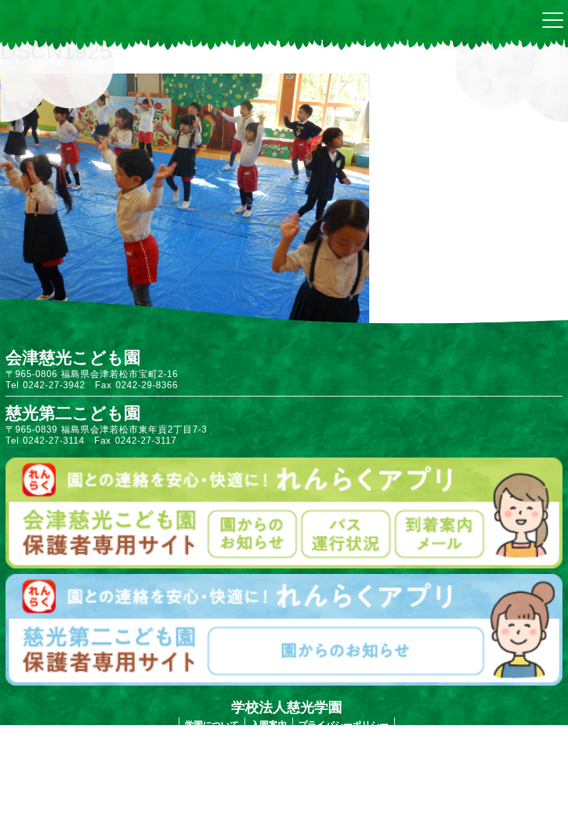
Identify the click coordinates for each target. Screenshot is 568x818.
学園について (212, 725)
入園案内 (269, 725)
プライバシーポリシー (344, 725)
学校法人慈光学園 (286, 707)
